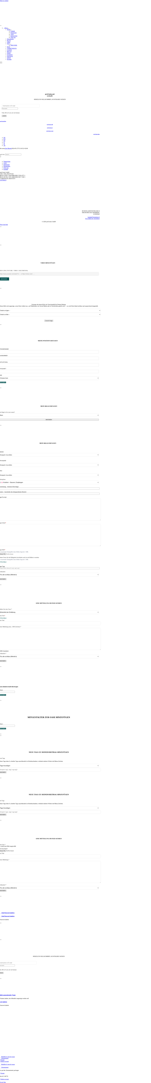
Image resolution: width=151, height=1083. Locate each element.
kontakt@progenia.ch (94, 217)
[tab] (50, 913)
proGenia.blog (3, 121)
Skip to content (4, 0)
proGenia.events (49, 130)
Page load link (4, 224)
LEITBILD (3, 180)
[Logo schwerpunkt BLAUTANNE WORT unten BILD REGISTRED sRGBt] (50, 208)
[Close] (0, 226)
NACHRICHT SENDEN (92, 218)
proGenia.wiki (50, 124)
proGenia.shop (96, 134)
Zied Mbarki (8, 148)
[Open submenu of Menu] (8, 28)
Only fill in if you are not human (11, 113)
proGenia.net (50, 127)
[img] (75, 13)
